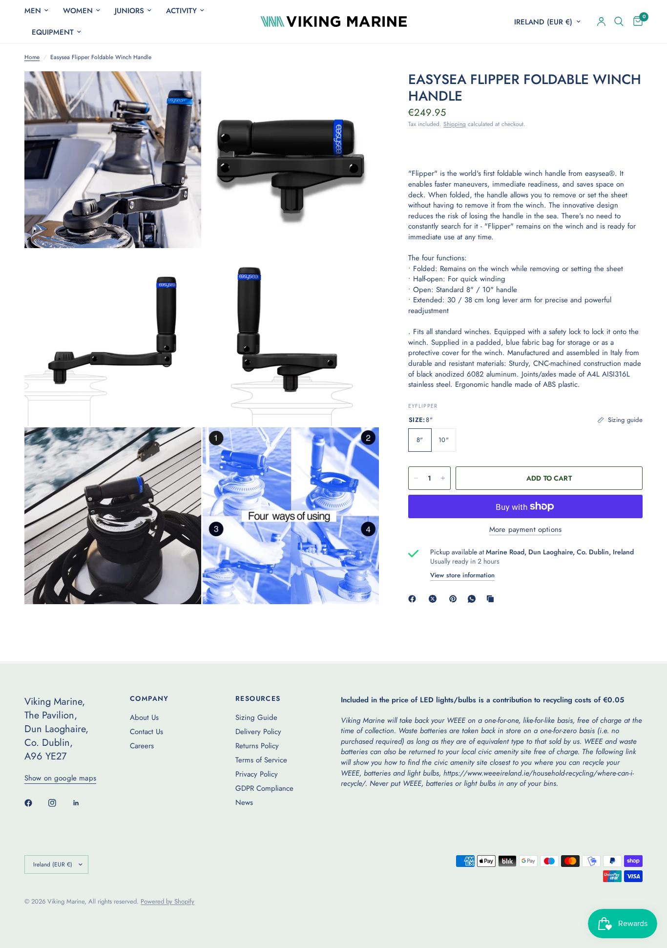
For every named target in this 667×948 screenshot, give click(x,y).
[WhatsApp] (473, 599)
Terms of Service (261, 760)
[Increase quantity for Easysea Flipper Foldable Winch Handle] (443, 478)
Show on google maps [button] (60, 778)
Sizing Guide (256, 717)
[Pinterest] (455, 599)
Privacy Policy (256, 774)
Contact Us (146, 731)
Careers (142, 745)
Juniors (129, 10)
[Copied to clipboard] (492, 599)
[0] (635, 21)
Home (32, 57)
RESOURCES (258, 698)
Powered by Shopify (167, 901)
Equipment (53, 32)
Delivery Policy (258, 731)
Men (32, 10)
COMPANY (149, 698)
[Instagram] (59, 803)
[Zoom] (180, 92)
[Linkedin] (83, 803)
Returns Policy (257, 745)
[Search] (618, 21)
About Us (144, 717)
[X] (434, 599)
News (244, 802)
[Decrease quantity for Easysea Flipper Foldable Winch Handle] (416, 478)
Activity (181, 10)
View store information (462, 575)
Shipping (454, 124)
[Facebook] (414, 599)
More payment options (525, 530)
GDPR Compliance (264, 788)
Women (78, 10)
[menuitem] (40, 10)
